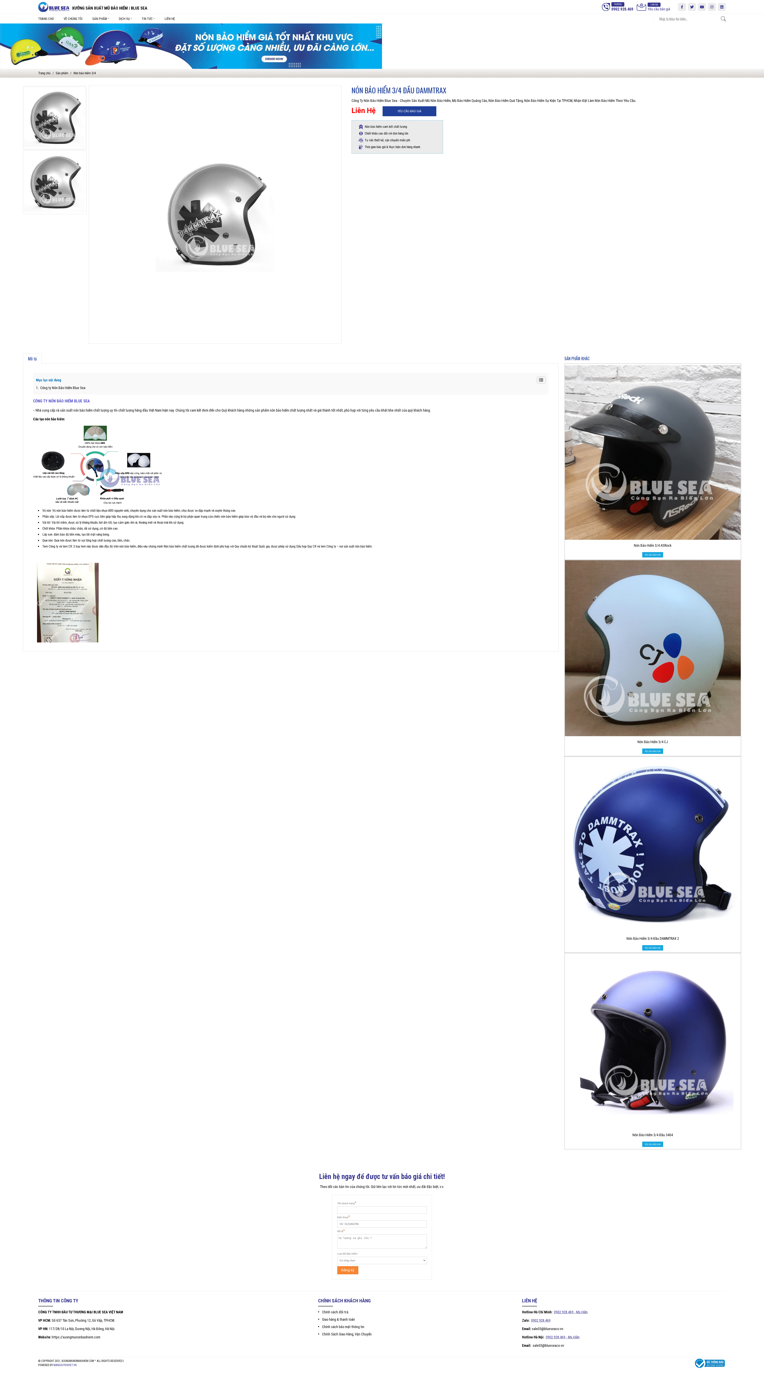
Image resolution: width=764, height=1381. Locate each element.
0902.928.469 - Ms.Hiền (571, 1312)
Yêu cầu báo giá (659, 7)
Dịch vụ (124, 19)
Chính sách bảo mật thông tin (343, 1327)
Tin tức (147, 19)
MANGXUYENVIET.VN (65, 1365)
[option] (55, 118)
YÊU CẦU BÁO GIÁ (409, 111)
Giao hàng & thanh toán (338, 1319)
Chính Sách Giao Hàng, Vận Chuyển (347, 1334)
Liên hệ (170, 19)
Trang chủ (46, 19)
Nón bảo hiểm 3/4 (84, 73)
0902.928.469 (541, 1320)
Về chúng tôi (73, 19)
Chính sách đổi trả (335, 1312)
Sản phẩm (99, 19)
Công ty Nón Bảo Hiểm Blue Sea (62, 388)
